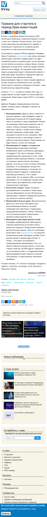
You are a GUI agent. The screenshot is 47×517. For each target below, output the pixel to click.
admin (13, 305)
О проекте (8, 455)
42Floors (12, 92)
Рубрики (7, 462)
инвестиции (19, 282)
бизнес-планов (38, 64)
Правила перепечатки (13, 460)
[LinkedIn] (23, 32)
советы (39, 282)
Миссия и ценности (12, 457)
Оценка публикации (10, 290)
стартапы (5, 285)
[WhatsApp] (20, 32)
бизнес (9, 282)
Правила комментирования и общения (20, 502)
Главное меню (23, 16)
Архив (6, 468)
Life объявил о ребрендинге (24, 413)
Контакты (8, 479)
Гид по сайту (9, 497)
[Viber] (16, 32)
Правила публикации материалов (18, 499)
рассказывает (22, 56)
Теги (6, 465)
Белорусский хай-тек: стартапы (22, 279)
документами (28, 233)
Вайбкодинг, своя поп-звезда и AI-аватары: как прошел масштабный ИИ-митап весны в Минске (28, 405)
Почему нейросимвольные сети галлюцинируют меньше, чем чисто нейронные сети (26, 395)
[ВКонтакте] (9, 32)
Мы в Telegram (24, 347)
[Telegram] (2, 32)
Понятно (6, 514)
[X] (6, 32)
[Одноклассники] (13, 32)
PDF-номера (9, 470)
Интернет (30, 282)
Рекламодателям (11, 488)
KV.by (5, 9)
